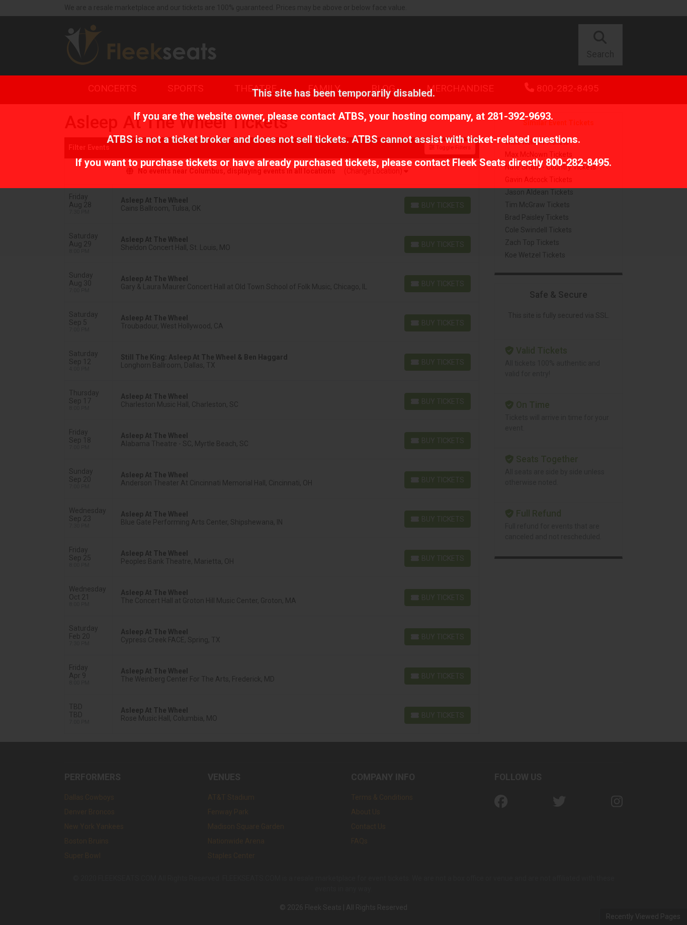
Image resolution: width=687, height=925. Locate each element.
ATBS (351, 116)
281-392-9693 (519, 116)
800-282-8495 (577, 162)
